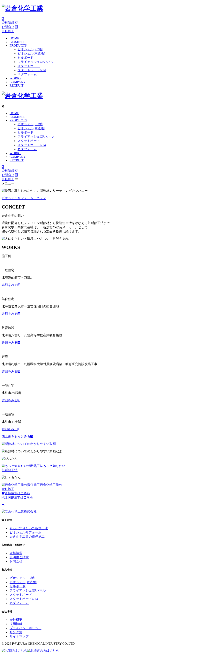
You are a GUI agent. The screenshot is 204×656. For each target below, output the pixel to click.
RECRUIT (17, 85)
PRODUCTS (18, 45)
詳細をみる (10, 285)
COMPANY (18, 82)
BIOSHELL (17, 42)
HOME (14, 38)
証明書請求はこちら (18, 497)
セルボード (25, 57)
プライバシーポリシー (25, 628)
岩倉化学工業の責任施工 (27, 536)
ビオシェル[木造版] (31, 53)
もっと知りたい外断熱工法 (29, 528)
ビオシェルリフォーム (25, 532)
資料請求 (16, 553)
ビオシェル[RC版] (30, 49)
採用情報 (16, 624)
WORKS (15, 78)
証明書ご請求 (19, 557)
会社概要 (16, 619)
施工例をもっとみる (16, 436)
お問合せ (16, 561)
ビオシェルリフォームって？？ (24, 198)
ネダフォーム (27, 74)
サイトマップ (19, 636)
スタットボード (29, 66)
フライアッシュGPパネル (36, 61)
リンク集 (16, 632)
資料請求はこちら (17, 493)
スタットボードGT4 (32, 70)
